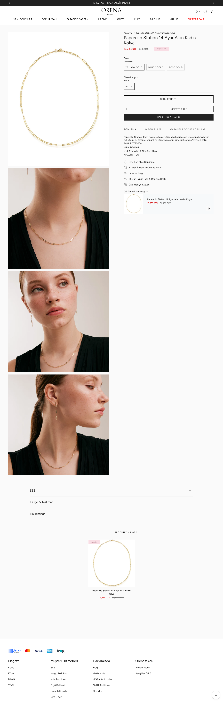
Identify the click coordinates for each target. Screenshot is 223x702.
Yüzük (11, 685)
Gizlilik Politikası (101, 685)
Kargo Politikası (59, 673)
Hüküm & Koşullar (102, 679)
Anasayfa (128, 33)
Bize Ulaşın (56, 696)
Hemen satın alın (168, 117)
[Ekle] (208, 208)
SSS (33, 490)
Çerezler (97, 691)
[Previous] (9, 2)
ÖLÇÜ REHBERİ (168, 99)
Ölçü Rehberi (57, 685)
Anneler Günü (142, 667)
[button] (205, 11)
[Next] (213, 2)
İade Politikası (58, 679)
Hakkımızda (38, 514)
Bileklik (11, 679)
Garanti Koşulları (59, 691)
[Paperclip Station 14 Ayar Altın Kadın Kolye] (133, 204)
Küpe (11, 673)
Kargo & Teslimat (41, 502)
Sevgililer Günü (143, 673)
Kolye (11, 667)
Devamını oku (133, 155)
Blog (95, 667)
